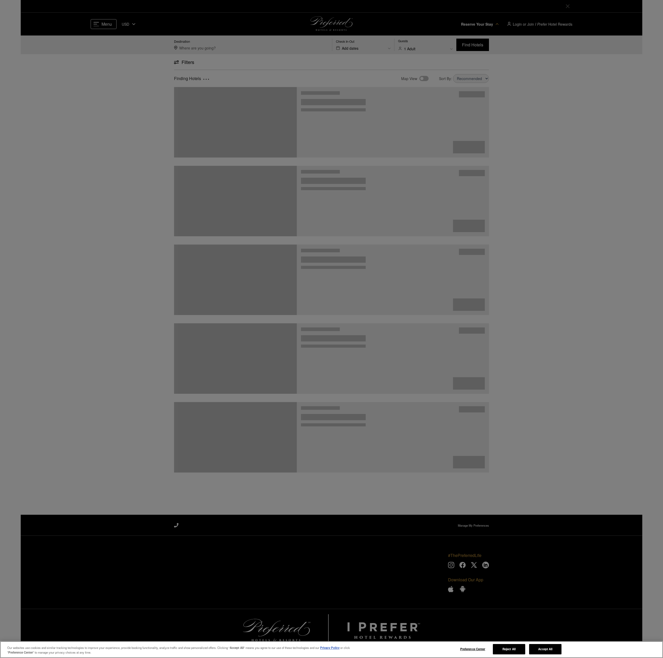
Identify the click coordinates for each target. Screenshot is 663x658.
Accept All (545, 649)
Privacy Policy (330, 648)
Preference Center (472, 649)
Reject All (509, 649)
